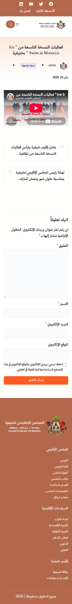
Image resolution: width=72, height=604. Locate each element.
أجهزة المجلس (60, 473)
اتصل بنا (25, 11)
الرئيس (64, 460)
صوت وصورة (28, 66)
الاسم (63, 304)
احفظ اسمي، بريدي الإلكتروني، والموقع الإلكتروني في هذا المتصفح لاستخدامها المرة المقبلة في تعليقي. (33, 367)
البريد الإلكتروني (57, 324)
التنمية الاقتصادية (58, 525)
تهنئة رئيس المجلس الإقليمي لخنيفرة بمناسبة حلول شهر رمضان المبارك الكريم (40, 176)
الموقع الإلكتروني (58, 345)
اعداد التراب (61, 519)
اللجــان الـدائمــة (59, 485)
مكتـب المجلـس (59, 479)
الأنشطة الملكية (45, 11)
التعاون (64, 550)
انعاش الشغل (60, 538)
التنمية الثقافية (60, 532)
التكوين (64, 544)
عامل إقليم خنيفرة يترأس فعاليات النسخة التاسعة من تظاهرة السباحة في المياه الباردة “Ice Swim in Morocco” (33, 151)
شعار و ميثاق (61, 497)
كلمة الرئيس (61, 466)
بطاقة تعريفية (60, 572)
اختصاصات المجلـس (56, 491)
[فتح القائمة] (17, 24)
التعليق (62, 246)
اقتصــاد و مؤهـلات (57, 578)
